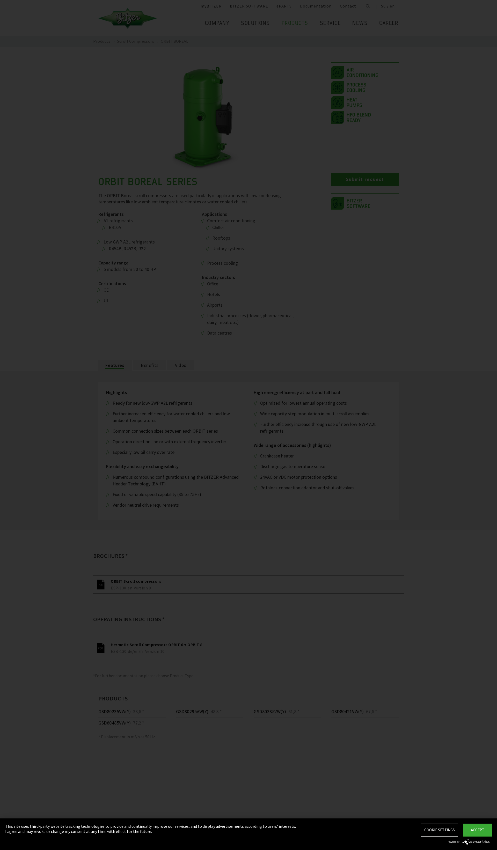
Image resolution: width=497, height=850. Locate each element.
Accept (477, 829)
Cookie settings (439, 829)
